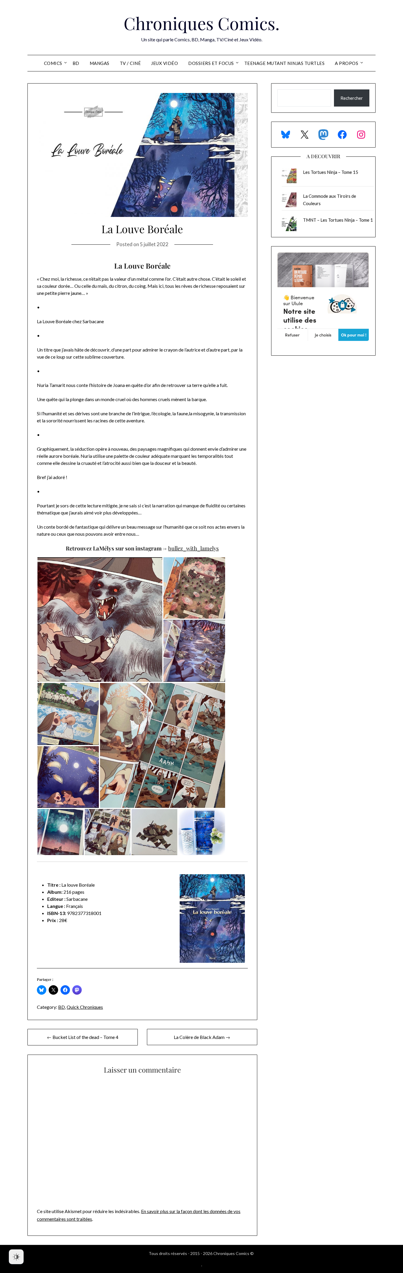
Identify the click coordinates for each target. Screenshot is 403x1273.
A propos (346, 63)
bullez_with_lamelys (193, 548)
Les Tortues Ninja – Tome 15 (330, 172)
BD (76, 63)
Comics (53, 63)
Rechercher (351, 98)
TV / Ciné (130, 63)
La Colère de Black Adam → (202, 1037)
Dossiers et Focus (211, 63)
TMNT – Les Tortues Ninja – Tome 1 (338, 220)
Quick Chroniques (85, 1007)
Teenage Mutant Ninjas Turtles (284, 63)
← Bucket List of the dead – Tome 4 (82, 1037)
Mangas (99, 63)
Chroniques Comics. (202, 23)
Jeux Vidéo (164, 63)
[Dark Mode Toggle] (16, 1256)
